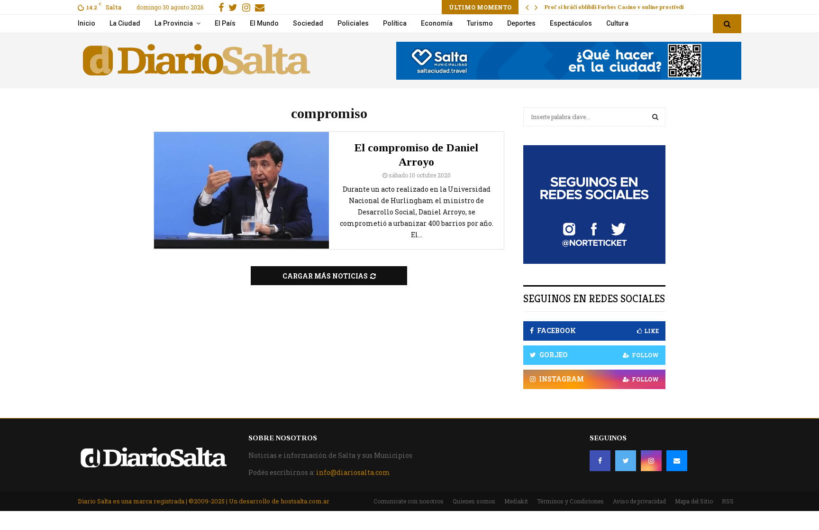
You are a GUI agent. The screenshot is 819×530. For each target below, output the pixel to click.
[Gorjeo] (625, 460)
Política (395, 23)
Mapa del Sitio (694, 501)
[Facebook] (600, 460)
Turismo (480, 23)
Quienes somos (474, 501)
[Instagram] (651, 460)
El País (225, 23)
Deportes (521, 23)
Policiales (353, 23)
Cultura (617, 23)
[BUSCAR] (655, 116)
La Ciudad (124, 23)
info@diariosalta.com (353, 472)
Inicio (86, 23)
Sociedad (308, 23)
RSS (728, 501)
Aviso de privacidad (639, 501)
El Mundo (264, 23)
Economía (437, 23)
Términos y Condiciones (570, 501)
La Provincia (174, 23)
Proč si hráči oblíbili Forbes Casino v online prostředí (614, 7)
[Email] (676, 460)
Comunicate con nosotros (408, 501)
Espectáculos (571, 23)
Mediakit (516, 501)
